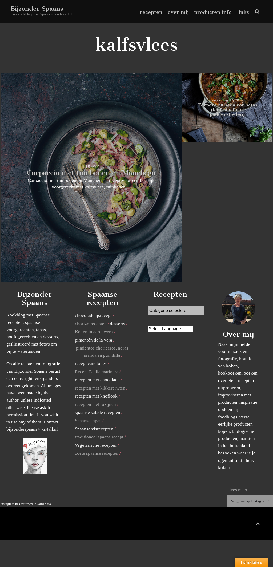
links (243, 12)
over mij (178, 12)
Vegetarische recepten (96, 445)
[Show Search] (255, 12)
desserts (117, 323)
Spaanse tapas (88, 420)
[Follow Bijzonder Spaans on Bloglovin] (35, 472)
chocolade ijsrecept (93, 315)
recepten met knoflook (96, 396)
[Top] (258, 522)
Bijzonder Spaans (37, 8)
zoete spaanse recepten (96, 453)
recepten (151, 12)
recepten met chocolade (97, 379)
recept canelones (91, 363)
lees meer (238, 489)
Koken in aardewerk (94, 331)
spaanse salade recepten (97, 412)
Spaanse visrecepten (94, 428)
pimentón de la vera (93, 340)
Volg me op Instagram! (250, 501)
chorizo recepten (91, 323)
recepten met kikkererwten (100, 388)
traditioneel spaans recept (99, 436)
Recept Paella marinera (96, 371)
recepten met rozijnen (95, 404)
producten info (213, 12)
